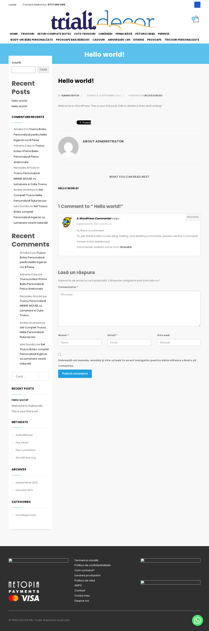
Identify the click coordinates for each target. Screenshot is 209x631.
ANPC (78, 585)
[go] (44, 376)
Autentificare (24, 435)
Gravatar (126, 247)
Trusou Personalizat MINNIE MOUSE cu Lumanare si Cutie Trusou (30, 178)
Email (113, 335)
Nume (63, 335)
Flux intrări (22, 442)
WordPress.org (26, 458)
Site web (163, 335)
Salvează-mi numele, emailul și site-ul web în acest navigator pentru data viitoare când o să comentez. (127, 363)
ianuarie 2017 (24, 490)
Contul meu (82, 596)
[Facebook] (197, 5)
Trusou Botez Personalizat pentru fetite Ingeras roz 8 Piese (30, 134)
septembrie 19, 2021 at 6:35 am (94, 224)
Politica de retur (84, 580)
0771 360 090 (56, 4)
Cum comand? (84, 570)
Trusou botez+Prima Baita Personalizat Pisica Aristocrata (33, 284)
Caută (16, 62)
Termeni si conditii (86, 560)
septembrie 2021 (27, 482)
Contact (79, 590)
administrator (70, 95)
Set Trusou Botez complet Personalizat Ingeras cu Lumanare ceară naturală (34, 353)
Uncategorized (152, 95)
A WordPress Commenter (94, 218)
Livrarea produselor (87, 575)
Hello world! (68, 188)
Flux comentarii (26, 450)
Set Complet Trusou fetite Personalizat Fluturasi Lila (30, 195)
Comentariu (68, 287)
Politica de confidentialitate (92, 565)
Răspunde (193, 217)
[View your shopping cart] (195, 19)
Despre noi (81, 601)
